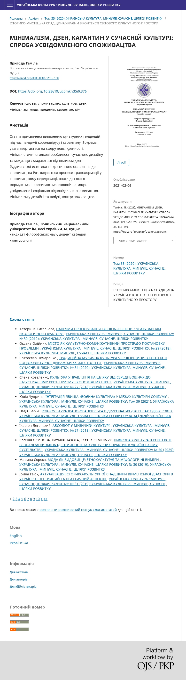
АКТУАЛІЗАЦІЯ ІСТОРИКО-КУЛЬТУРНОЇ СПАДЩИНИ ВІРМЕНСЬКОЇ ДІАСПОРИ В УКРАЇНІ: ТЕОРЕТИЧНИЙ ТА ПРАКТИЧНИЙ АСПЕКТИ (96, 476)
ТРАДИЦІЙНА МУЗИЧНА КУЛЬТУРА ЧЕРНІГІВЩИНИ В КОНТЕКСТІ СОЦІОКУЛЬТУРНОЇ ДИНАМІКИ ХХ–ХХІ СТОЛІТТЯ (93, 360)
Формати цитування (132, 240)
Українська (19, 543)
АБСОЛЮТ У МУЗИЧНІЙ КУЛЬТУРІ (82, 425)
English (16, 535)
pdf (123, 162)
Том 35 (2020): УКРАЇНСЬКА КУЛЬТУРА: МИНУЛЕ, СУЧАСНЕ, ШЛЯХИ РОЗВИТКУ (103, 18)
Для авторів (18, 579)
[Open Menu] (10, 5)
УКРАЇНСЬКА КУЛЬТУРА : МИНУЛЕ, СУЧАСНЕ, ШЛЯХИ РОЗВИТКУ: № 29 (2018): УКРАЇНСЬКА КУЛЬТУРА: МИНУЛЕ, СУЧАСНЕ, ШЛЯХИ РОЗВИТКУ (95, 350)
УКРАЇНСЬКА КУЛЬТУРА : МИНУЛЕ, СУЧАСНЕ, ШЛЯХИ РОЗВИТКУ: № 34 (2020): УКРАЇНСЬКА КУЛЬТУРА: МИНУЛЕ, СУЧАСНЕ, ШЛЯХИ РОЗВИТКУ (92, 367)
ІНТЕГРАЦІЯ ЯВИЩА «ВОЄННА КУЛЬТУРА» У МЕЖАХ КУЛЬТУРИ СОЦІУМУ (107, 396)
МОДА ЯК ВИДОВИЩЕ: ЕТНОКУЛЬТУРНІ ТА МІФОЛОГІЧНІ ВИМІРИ (104, 459)
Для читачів (19, 572)
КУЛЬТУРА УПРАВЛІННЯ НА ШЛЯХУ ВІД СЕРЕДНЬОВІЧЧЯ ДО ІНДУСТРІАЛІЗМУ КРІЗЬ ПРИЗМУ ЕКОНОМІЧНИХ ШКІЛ (85, 379)
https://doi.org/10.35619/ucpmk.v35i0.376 (52, 91)
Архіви (34, 18)
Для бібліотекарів (23, 586)
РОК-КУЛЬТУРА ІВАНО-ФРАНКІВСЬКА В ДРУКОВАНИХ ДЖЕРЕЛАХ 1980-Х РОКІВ (107, 411)
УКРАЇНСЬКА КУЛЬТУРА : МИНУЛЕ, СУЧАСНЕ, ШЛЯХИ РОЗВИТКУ (69, 5)
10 (38, 498)
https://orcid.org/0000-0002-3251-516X (34, 78)
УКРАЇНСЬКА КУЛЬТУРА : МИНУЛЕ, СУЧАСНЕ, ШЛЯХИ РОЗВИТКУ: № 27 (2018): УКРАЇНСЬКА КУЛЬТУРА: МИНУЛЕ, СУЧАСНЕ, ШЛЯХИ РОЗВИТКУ (95, 387)
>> (45, 498)
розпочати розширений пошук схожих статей (78, 509)
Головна (16, 18)
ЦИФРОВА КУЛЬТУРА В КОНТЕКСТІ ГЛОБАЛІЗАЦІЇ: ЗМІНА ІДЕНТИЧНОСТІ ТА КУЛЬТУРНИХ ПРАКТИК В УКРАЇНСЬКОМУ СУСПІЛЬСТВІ (95, 445)
